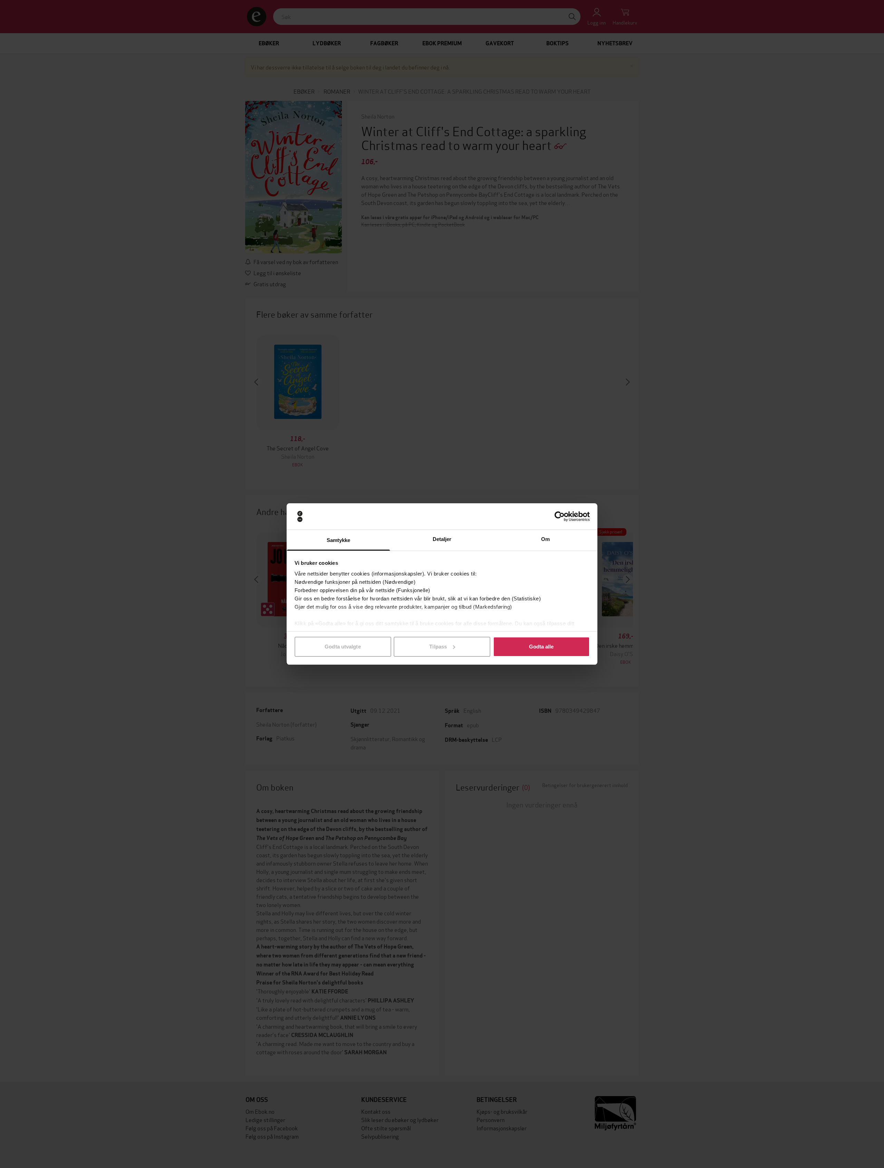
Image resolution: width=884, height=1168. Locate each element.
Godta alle (541, 647)
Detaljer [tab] (442, 539)
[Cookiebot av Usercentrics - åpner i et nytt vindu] (559, 516)
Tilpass (438, 647)
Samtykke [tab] (338, 540)
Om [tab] (545, 539)
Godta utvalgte (343, 647)
